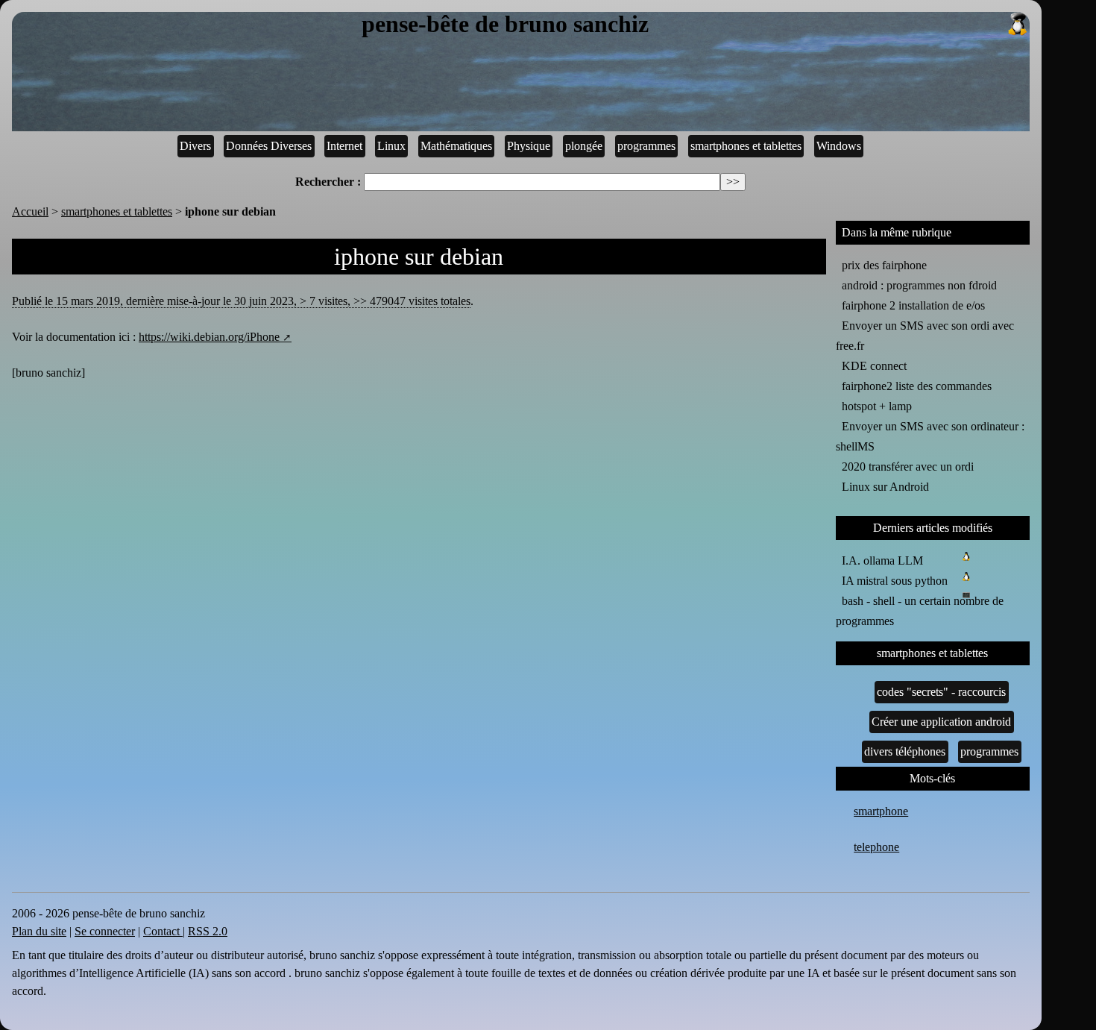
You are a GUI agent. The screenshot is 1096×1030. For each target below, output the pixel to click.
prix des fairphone (884, 265)
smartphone (881, 811)
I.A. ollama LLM (882, 560)
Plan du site (39, 931)
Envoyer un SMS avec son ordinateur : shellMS (930, 436)
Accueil (30, 211)
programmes (646, 145)
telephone (876, 847)
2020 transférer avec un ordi (908, 466)
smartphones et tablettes (745, 145)
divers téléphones (904, 751)
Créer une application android (941, 721)
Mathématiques (456, 145)
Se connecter (105, 931)
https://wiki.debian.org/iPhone (209, 336)
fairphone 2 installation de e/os (913, 305)
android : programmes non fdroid (919, 285)
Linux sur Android (885, 486)
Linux (391, 145)
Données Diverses (269, 145)
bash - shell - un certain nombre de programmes (920, 610)
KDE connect (874, 365)
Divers (195, 145)
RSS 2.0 (207, 931)
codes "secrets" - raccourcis (941, 691)
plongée (583, 145)
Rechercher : (328, 181)
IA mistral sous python (895, 580)
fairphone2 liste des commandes (917, 386)
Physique (528, 145)
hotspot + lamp (877, 406)
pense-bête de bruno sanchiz (505, 24)
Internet (344, 145)
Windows (838, 145)
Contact (163, 931)
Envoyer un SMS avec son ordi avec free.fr (925, 335)
